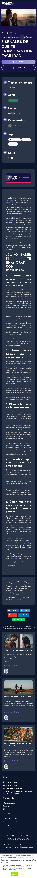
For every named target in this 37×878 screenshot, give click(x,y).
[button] (13, 610)
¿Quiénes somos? (9, 803)
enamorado (15, 388)
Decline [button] (23, 874)
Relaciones (13, 144)
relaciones (9, 202)
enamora (25, 488)
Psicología (26, 139)
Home (3, 33)
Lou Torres (13, 100)
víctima (11, 236)
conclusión (9, 330)
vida (16, 339)
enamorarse (10, 220)
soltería (28, 525)
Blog (12, 33)
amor (10, 430)
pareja (20, 370)
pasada (27, 543)
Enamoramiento (14, 139)
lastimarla (14, 234)
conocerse (24, 296)
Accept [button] (14, 874)
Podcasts (6, 806)
